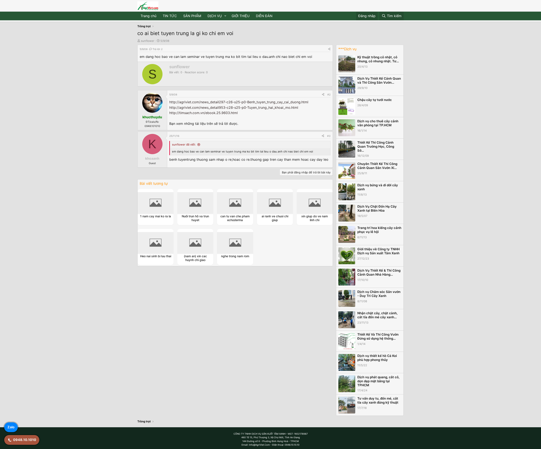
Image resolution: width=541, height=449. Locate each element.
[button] (225, 16)
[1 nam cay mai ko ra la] (156, 202)
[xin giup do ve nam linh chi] (315, 202)
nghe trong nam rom (235, 256)
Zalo (11, 427)
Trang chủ (148, 16)
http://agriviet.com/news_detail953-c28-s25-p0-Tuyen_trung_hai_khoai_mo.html (233, 107)
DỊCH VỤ (215, 16)
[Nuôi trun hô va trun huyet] (195, 202)
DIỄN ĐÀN (264, 16)
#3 (329, 135)
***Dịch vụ (347, 49)
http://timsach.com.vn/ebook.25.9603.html (203, 113)
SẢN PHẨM (192, 16)
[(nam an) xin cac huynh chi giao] (195, 242)
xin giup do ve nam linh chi (314, 218)
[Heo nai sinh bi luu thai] (156, 242)
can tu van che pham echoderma (235, 218)
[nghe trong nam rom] (235, 242)
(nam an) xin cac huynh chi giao (195, 258)
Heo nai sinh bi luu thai (155, 256)
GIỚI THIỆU (241, 16)
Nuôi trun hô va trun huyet (195, 218)
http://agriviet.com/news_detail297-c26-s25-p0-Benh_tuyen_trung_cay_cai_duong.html (238, 102)
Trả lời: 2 (158, 49)
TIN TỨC (170, 16)
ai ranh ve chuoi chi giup (275, 218)
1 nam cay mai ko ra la (155, 216)
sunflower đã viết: (184, 144)
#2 (329, 94)
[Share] (329, 49)
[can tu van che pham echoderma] (235, 202)
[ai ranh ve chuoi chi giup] (275, 202)
